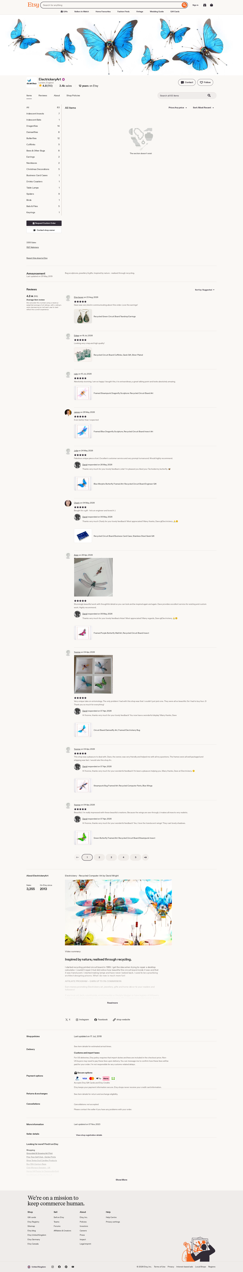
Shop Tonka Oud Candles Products (41, 1160)
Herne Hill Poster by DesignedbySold (42, 1171)
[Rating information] (40, 86)
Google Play (58, 1253)
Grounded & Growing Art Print (39, 1153)
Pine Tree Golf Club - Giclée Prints (41, 1157)
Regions (211, 1267)
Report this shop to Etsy (37, 258)
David (84, 464)
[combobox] (110, 5)
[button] (187, 82)
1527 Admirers (32, 247)
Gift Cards (174, 11)
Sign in (195, 5)
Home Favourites (103, 11)
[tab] (43, 107)
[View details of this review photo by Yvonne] (93, 674)
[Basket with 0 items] (211, 5)
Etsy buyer (78, 297)
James (77, 412)
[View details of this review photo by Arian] (93, 577)
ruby (76, 374)
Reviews (43, 95)
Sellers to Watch (81, 11)
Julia (76, 450)
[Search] (184, 5)
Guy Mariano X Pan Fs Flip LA (39, 1175)
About (57, 95)
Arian (76, 555)
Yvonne (77, 652)
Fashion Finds (123, 11)
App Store (37, 1253)
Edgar (76, 335)
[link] (77, 857)
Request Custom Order (45, 223)
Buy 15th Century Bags (36, 1164)
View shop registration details (89, 1135)
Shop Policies (73, 95)
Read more (112, 1002)
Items (29, 95)
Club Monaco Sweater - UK (38, 1167)
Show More (121, 1179)
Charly (77, 503)
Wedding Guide (157, 11)
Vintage (139, 11)
